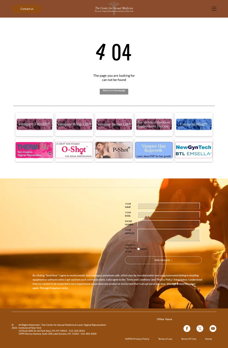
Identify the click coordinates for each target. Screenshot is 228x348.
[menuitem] (137, 338)
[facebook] (186, 329)
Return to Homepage (114, 90)
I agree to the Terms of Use (130, 248)
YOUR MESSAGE (130, 231)
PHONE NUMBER (129, 223)
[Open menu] (214, 8)
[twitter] (200, 329)
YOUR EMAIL (128, 214)
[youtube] (213, 329)
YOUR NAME (128, 205)
